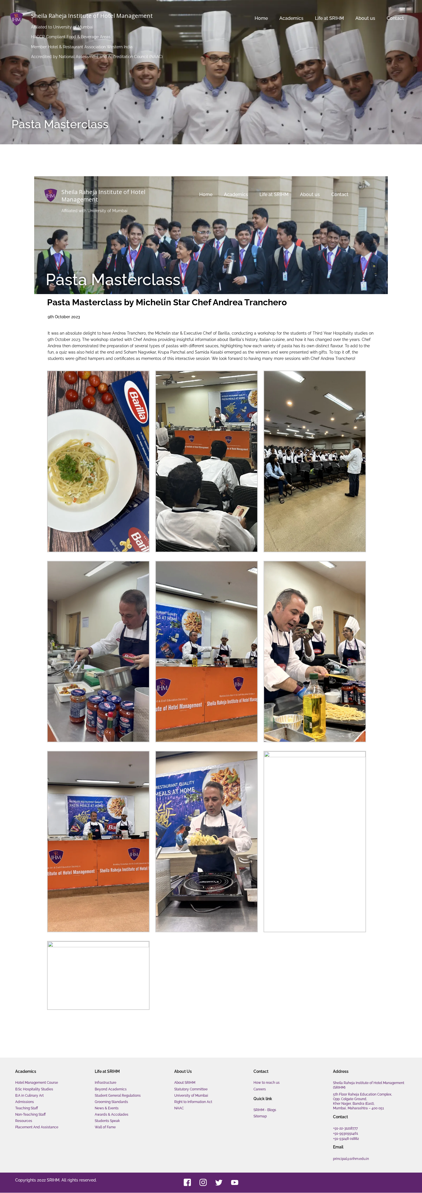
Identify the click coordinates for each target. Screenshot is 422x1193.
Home (233, 18)
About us (351, 18)
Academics (264, 18)
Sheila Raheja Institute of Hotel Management (92, 16)
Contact (388, 18)
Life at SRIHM (308, 18)
